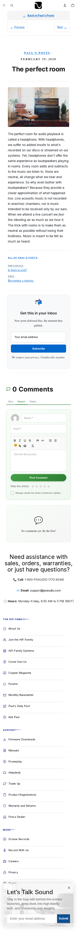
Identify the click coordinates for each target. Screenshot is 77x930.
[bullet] (55, 440)
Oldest (33, 401)
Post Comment (38, 477)
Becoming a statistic (21, 278)
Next (60, 27)
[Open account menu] (65, 5)
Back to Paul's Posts (41, 15)
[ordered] (50, 440)
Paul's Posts (37, 53)
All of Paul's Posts (23, 257)
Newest (21, 401)
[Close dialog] (69, 888)
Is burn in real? (17, 268)
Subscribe (38, 348)
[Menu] (4, 5)
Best (10, 401)
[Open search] (12, 5)
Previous (19, 27)
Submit (63, 918)
